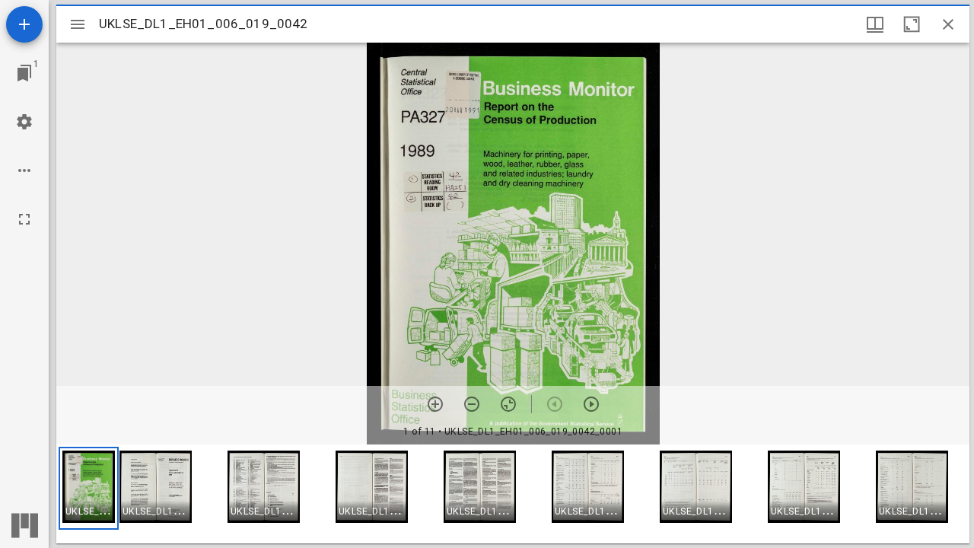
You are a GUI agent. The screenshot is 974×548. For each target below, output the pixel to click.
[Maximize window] (911, 24)
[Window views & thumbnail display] (875, 24)
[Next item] (591, 404)
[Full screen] (24, 219)
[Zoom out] (472, 404)
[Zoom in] (435, 404)
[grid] (512, 493)
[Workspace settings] (24, 122)
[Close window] (948, 24)
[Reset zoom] (508, 404)
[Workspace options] (24, 170)
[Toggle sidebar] (77, 24)
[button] (88, 488)
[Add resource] (24, 24)
